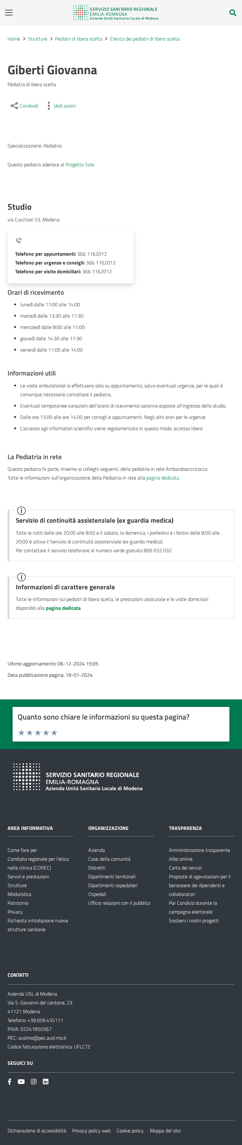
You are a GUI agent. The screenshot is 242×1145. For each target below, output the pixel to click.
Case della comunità (109, 859)
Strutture (17, 885)
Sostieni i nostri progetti (194, 920)
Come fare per (22, 850)
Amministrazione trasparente (199, 850)
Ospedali (97, 894)
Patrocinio (18, 903)
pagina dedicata (162, 477)
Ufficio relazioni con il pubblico (119, 903)
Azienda (96, 850)
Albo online (181, 859)
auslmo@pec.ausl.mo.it (42, 1038)
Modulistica (19, 894)
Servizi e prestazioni (28, 876)
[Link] (115, 12)
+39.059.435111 (44, 1020)
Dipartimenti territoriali (111, 876)
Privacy (15, 911)
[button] (7, 12)
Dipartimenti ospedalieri (112, 885)
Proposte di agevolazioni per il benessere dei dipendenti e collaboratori (200, 885)
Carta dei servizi (185, 867)
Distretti (96, 867)
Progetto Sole (80, 164)
